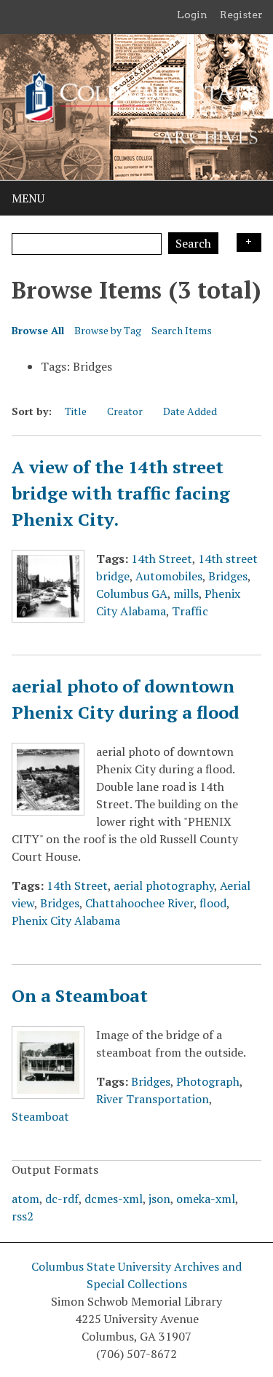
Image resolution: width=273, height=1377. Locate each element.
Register (241, 14)
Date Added (190, 411)
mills (186, 593)
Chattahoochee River (139, 903)
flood (212, 903)
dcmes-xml (113, 1199)
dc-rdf (62, 1199)
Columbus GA (131, 593)
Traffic (190, 611)
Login (192, 14)
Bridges (228, 576)
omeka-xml (205, 1199)
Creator (125, 411)
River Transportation (152, 1099)
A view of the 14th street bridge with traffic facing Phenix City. (121, 493)
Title (76, 411)
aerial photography (164, 885)
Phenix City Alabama (66, 920)
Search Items (181, 330)
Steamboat (40, 1116)
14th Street (161, 559)
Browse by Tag (107, 330)
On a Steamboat (80, 995)
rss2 (22, 1216)
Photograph (208, 1081)
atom (25, 1199)
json (159, 1199)
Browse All (38, 330)
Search (193, 243)
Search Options (249, 242)
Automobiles (168, 576)
